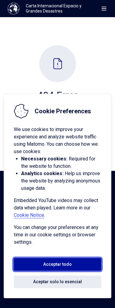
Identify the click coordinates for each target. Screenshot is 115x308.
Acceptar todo (57, 264)
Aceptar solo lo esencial (57, 281)
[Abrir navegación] (104, 9)
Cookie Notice (29, 215)
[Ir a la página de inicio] (13, 8)
